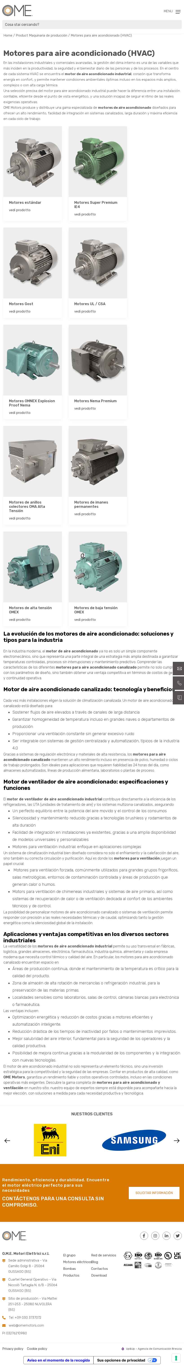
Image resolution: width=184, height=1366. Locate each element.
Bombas (69, 1269)
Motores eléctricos (77, 1262)
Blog (94, 1262)
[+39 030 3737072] (178, 683)
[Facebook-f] (144, 1236)
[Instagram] (155, 1236)
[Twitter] (178, 1236)
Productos (71, 1275)
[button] (7, 1141)
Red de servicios (103, 1255)
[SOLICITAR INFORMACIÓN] (178, 697)
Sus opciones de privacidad (121, 1360)
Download (99, 1275)
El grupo (69, 1255)
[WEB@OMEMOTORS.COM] (178, 668)
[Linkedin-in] (166, 1236)
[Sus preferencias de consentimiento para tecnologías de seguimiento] (176, 1358)
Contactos (99, 1269)
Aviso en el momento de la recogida (58, 1360)
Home (7, 35)
